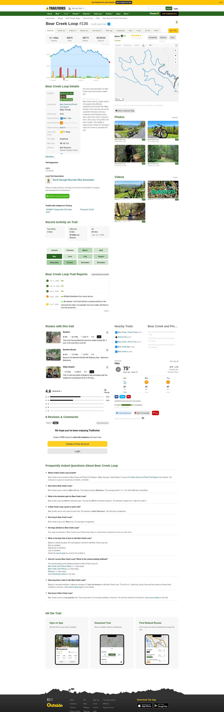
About (72, 700)
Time (55, 423)
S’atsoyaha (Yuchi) (87, 209)
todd (118, 405)
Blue (67, 118)
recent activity (154, 597)
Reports (86, 13)
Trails (66, 13)
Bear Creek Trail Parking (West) (60, 566)
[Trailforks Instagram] (51, 699)
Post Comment (102, 423)
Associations (109, 700)
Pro (85, 700)
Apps (118, 13)
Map (57, 13)
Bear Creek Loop (120, 139)
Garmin (96, 707)
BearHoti (66, 332)
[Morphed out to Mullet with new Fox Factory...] (130, 153)
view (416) (162, 41)
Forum (108, 707)
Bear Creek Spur (124, 346)
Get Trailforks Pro (169, 13)
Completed (153, 37)
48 (50, 341)
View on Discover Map (125, 111)
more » (106, 311)
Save (172, 37)
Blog (85, 703)
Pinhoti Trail (122, 337)
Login (77, 451)
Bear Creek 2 (123, 351)
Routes (75, 13)
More (126, 13)
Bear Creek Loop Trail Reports (67, 274)
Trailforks (126, 405)
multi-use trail (98, 24)
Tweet (122, 396)
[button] (67, 643)
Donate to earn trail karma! (58, 196)
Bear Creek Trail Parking (57, 569)
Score (49, 423)
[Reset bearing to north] (175, 62)
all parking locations (59, 574)
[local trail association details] (49, 183)
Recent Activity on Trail (62, 222)
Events (109, 13)
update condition (100, 274)
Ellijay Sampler (69, 367)
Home (49, 13)
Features (73, 703)
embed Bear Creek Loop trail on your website (128, 401)
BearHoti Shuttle (69, 349)
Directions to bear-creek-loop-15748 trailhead (129, 105)
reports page (60, 553)
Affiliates (106, 703)
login (176, 8)
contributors (138, 405)
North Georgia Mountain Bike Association (73, 179)
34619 (63, 127)
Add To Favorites (142, 413)
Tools (95, 703)
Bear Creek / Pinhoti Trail (127, 342)
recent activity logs (75, 587)
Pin (128, 396)
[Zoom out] (175, 59)
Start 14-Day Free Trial (123, 2)
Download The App (146, 699)
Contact (73, 707)
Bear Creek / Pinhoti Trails (127, 332)
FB (116, 396)
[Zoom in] (175, 55)
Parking (51, 571)
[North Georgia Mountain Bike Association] (176, 23)
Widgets (86, 707)
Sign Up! (96, 700)
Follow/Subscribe (124, 413)
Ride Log (97, 13)
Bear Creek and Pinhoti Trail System (145, 477)
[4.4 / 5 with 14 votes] (136, 35)
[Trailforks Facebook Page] (48, 699)
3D (175, 91)
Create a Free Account (77, 444)
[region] (146, 72)
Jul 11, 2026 (119, 38)
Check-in (163, 37)
